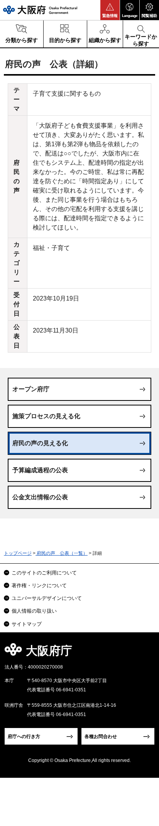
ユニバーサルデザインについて (47, 598)
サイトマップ (27, 624)
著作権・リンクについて (39, 585)
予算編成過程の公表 (40, 470)
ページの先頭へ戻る (144, 653)
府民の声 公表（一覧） (62, 553)
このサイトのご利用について (44, 573)
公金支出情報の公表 (40, 497)
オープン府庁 (30, 389)
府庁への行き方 (24, 736)
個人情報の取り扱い (34, 611)
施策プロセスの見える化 (46, 416)
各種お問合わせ (101, 736)
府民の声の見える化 (40, 443)
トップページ (18, 553)
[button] (110, 10)
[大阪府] (40, 9)
